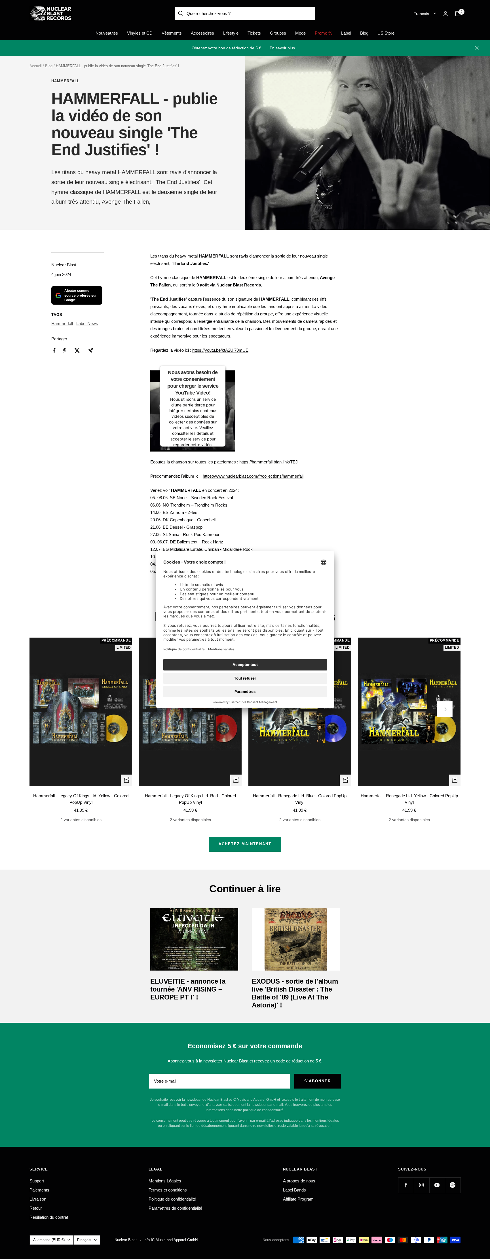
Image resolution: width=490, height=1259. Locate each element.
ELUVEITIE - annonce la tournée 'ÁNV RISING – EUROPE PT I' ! (187, 989)
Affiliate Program (298, 1199)
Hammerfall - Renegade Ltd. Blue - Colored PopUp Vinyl (300, 799)
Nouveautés (107, 33)
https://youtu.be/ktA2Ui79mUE (220, 350)
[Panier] (458, 13)
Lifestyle (230, 33)
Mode (300, 33)
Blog (364, 33)
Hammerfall (65, 81)
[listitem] (54, 350)
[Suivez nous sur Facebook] (406, 1185)
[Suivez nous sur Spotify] (453, 1185)
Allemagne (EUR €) (49, 1240)
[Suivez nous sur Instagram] (421, 1185)
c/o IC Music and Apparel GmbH (171, 1240)
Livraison (37, 1199)
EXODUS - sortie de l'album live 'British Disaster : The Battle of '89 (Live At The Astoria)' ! (295, 993)
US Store (385, 33)
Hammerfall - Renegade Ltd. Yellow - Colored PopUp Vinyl (409, 799)
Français (421, 13)
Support (36, 1180)
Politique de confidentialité (172, 1199)
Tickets (254, 33)
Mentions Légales (165, 1180)
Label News (87, 323)
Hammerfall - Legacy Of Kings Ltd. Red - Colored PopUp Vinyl (190, 799)
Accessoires (202, 33)
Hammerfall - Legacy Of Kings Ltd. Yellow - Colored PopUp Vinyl (80, 799)
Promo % (323, 33)
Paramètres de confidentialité (175, 1208)
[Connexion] (445, 13)
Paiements (39, 1190)
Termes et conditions (168, 1190)
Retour (35, 1208)
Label (346, 33)
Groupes (278, 33)
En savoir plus (282, 48)
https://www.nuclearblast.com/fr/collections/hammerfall (253, 476)
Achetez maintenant (245, 844)
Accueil (35, 66)
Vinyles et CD (140, 33)
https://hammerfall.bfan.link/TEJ (268, 461)
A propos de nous (299, 1180)
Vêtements (172, 33)
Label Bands (294, 1190)
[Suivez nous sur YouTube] (437, 1185)
